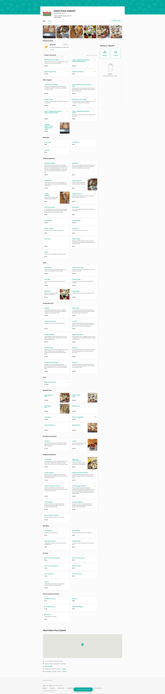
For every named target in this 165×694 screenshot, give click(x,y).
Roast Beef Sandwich (77, 502)
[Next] (122, 31)
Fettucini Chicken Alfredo (51, 362)
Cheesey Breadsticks (49, 163)
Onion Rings (47, 239)
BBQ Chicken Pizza (47, 406)
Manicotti (74, 362)
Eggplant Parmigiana (77, 334)
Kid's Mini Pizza (76, 530)
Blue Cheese (47, 614)
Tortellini (74, 321)
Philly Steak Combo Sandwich (76, 460)
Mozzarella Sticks (76, 180)
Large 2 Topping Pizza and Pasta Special (80, 112)
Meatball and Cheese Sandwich (80, 472)
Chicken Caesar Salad (77, 267)
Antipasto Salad (76, 279)
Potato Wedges (76, 239)
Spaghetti (46, 308)
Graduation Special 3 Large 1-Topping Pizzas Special (49, 127)
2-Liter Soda (47, 142)
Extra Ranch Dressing (77, 71)
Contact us (52, 688)
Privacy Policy (70, 688)
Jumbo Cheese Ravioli (50, 321)
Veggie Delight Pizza (49, 425)
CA (47, 685)
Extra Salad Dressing (49, 606)
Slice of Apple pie (48, 574)
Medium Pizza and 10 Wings (51, 59)
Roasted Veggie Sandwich (79, 486)
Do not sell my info (97, 688)
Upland (50, 685)
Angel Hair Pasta (48, 347)
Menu (44, 21)
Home (44, 685)
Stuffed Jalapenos (47, 194)
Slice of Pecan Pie (76, 574)
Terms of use (61, 688)
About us (45, 688)
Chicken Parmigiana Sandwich (52, 486)
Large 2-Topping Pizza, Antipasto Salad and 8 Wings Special (81, 60)
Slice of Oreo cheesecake (51, 566)
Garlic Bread (75, 207)
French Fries (75, 228)
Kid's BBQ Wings (76, 541)
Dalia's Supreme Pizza (48, 395)
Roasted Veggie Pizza (78, 417)
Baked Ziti (74, 347)
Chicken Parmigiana (49, 334)
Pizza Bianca (47, 417)
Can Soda (46, 150)
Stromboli (47, 441)
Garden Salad (47, 267)
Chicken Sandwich (49, 472)
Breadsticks (75, 163)
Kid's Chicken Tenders (50, 541)
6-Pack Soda (75, 142)
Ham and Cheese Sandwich (51, 515)
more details (52, 49)
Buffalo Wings (48, 220)
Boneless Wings (76, 220)
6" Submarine (47, 459)
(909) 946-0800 (57, 17)
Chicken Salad (75, 291)
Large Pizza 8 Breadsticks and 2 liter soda (81, 85)
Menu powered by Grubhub (91, 55)
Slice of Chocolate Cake (78, 558)
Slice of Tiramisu (76, 566)
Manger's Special (48, 99)
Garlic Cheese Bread (49, 207)
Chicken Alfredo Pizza (76, 395)
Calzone (74, 441)
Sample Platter (48, 180)
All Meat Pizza (76, 406)
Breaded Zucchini (76, 194)
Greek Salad (47, 291)
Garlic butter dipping (77, 606)
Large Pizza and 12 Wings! (51, 84)
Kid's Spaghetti (48, 530)
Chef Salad (47, 279)
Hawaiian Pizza (76, 425)
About (49, 21)
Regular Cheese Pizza (50, 71)
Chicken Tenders (48, 228)
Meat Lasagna (76, 308)
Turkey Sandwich (48, 502)
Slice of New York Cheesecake (52, 558)
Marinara (74, 598)
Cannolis (46, 581)
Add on (46, 252)
